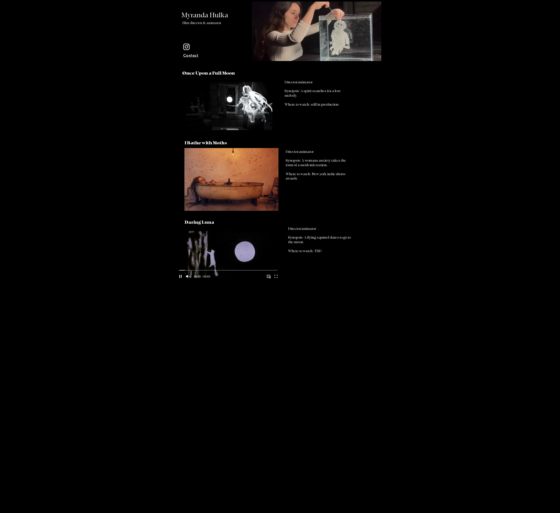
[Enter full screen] (274, 130)
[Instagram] (186, 46)
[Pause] (184, 130)
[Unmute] (191, 130)
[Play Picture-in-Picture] (267, 130)
